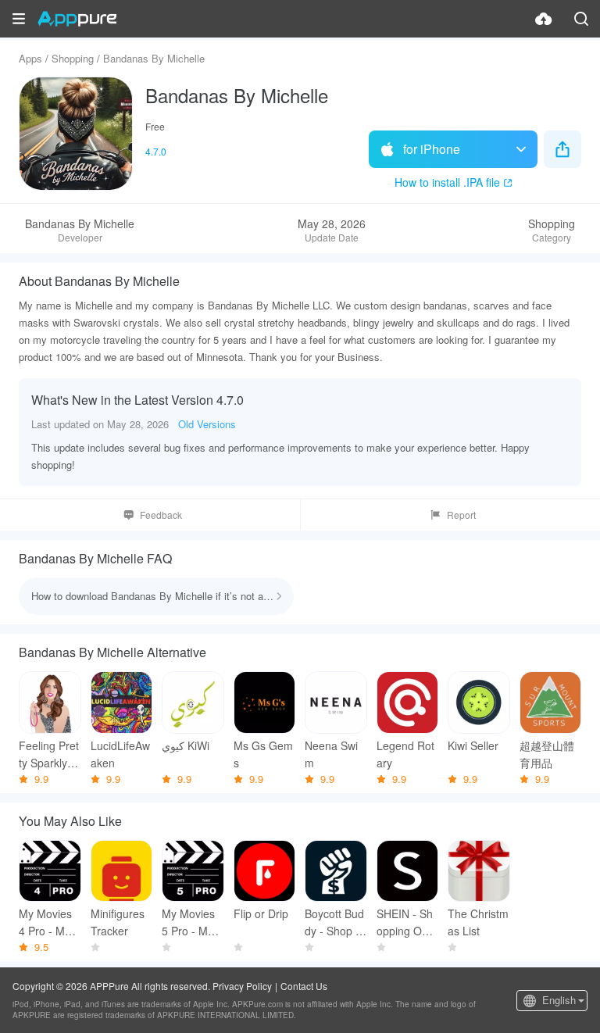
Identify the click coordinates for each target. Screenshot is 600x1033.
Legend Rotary (405, 754)
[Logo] (77, 19)
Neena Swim (331, 754)
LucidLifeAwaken (120, 754)
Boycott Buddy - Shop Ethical (335, 922)
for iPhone (431, 149)
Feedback (161, 514)
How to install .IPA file (447, 182)
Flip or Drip (261, 913)
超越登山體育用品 (547, 754)
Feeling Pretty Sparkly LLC (49, 754)
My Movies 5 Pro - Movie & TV (192, 922)
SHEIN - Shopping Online (405, 922)
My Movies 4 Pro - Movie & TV (49, 922)
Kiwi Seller (473, 745)
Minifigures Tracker (118, 922)
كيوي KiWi (185, 745)
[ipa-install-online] (543, 19)
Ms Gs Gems (263, 754)
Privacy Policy (242, 985)
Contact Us (303, 985)
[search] (581, 19)
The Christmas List (478, 922)
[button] (19, 19)
